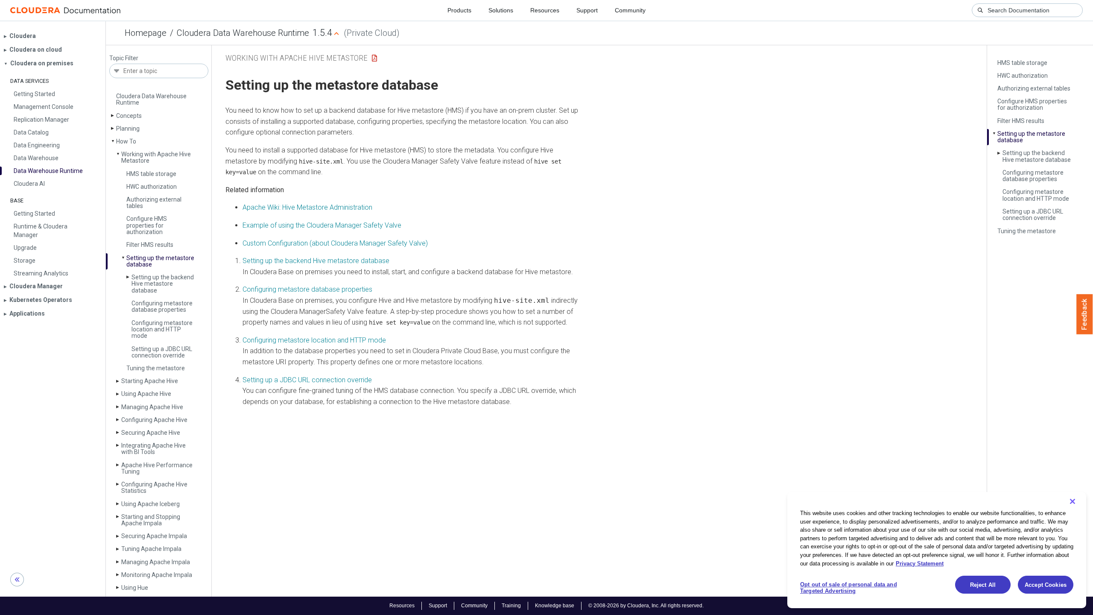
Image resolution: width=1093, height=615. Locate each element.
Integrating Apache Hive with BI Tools (153, 448)
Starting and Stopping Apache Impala (150, 520)
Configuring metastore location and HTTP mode (162, 329)
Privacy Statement (920, 563)
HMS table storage (151, 173)
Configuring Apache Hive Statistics (154, 487)
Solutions (500, 10)
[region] (936, 550)
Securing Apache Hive (150, 432)
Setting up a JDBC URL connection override (162, 352)
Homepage (146, 33)
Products (459, 10)
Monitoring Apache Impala (156, 574)
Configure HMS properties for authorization (146, 225)
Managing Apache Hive (152, 407)
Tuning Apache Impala (151, 548)
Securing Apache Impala (154, 536)
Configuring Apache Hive (154, 419)
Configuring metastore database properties (162, 306)
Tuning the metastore (155, 368)
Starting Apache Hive (149, 381)
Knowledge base (554, 606)
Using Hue (134, 587)
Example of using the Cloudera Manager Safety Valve (322, 225)
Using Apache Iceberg (150, 504)
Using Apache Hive (146, 393)
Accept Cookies (1046, 585)
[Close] (1072, 501)
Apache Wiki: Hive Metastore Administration (307, 207)
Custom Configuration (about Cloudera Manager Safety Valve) (335, 243)
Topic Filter (123, 58)
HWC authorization (151, 186)
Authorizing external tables (153, 202)
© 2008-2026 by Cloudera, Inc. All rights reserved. (646, 606)
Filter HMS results (149, 244)
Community (630, 10)
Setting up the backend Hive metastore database (163, 284)
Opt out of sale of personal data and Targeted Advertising (848, 587)
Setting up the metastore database (160, 261)
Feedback (1085, 314)
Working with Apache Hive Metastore (156, 157)
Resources (544, 10)
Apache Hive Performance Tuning (157, 468)
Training (511, 606)
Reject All (983, 585)
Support (587, 10)
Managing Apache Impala (155, 562)
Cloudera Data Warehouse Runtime (243, 33)
